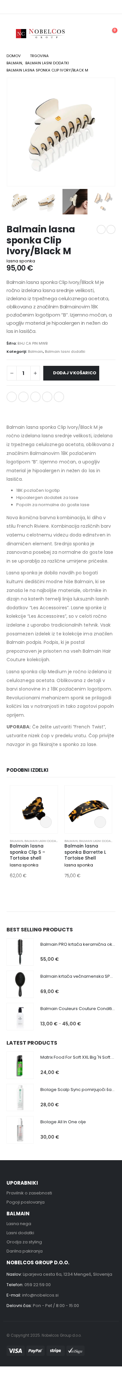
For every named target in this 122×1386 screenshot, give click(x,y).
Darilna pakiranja (25, 1251)
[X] (102, 7)
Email (59, 397)
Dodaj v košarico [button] (46, 822)
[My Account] (95, 33)
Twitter (23, 397)
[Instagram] (111, 7)
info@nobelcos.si (40, 1295)
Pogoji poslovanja (26, 1202)
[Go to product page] (34, 809)
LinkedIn (35, 397)
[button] (12, 33)
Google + (47, 397)
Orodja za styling (24, 1242)
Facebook (12, 397)
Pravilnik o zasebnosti (29, 1193)
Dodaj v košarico (76, 373)
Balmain (35, 351)
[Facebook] (92, 7)
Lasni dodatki (20, 1233)
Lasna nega (19, 1224)
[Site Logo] (41, 33)
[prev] (101, 229)
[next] (110, 229)
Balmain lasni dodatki (65, 351)
